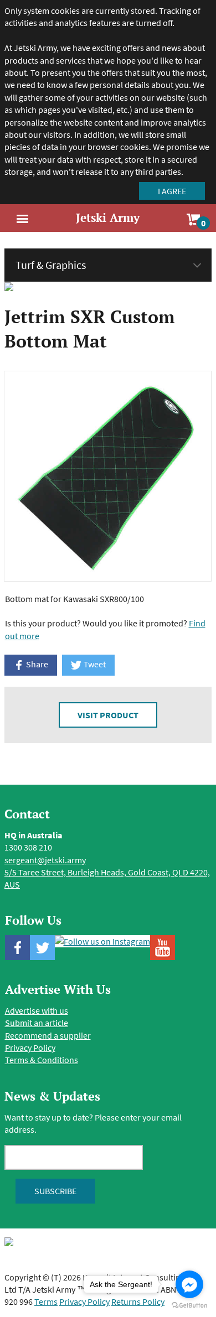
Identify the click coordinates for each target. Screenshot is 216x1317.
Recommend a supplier (48, 1035)
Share (36, 664)
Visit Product (108, 714)
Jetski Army (108, 217)
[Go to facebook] (189, 1284)
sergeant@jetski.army (45, 859)
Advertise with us (36, 1010)
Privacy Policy (30, 1047)
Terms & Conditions (41, 1059)
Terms (46, 1301)
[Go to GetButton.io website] (189, 1305)
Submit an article (36, 1022)
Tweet (94, 664)
